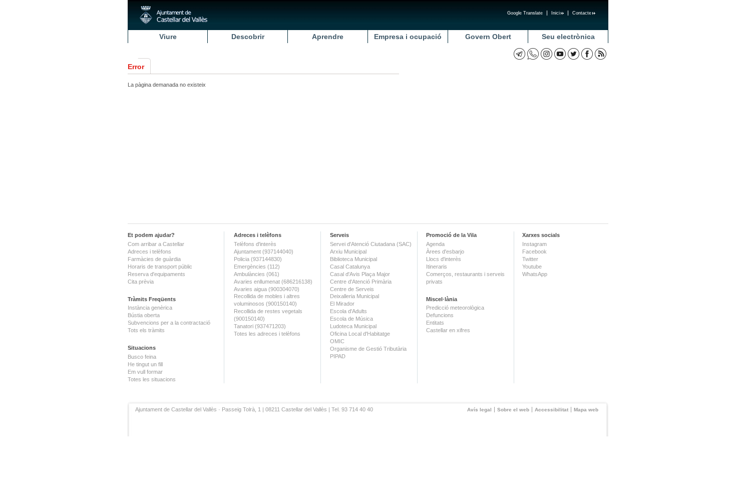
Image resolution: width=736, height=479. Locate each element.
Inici (555, 13)
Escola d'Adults (348, 311)
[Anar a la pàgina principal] (173, 15)
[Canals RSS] (600, 54)
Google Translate (525, 13)
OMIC (337, 341)
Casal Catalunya (350, 267)
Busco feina (142, 357)
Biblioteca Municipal (353, 259)
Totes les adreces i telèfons (267, 334)
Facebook (534, 252)
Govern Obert (488, 37)
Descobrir (247, 37)
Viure (168, 37)
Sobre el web (513, 409)
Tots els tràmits (146, 330)
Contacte (581, 13)
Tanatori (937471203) (260, 326)
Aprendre (327, 37)
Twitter (530, 259)
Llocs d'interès (443, 259)
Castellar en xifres (448, 330)
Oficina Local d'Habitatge (360, 334)
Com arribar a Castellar (156, 244)
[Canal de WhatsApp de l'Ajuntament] (533, 54)
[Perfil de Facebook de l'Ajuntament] (587, 54)
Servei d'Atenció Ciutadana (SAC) (371, 244)
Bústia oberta (144, 315)
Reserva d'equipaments (156, 274)
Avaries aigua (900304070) (266, 289)
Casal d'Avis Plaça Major (360, 274)
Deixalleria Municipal (354, 296)
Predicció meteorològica (455, 308)
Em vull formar (145, 372)
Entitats (435, 323)
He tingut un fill (145, 364)
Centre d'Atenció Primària (361, 282)
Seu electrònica (568, 37)
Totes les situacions (152, 379)
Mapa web (586, 409)
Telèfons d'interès (255, 244)
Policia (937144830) (258, 259)
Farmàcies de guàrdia (154, 259)
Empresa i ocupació (408, 37)
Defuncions (440, 315)
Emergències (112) (257, 267)
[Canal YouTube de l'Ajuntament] (560, 54)
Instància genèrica (150, 308)
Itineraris (436, 267)
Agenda (435, 244)
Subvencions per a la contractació (169, 323)
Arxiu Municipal (348, 252)
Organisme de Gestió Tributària (368, 349)
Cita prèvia (141, 282)
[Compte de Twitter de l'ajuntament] (573, 54)
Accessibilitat (551, 409)
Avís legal (479, 409)
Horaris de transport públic (160, 267)
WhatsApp (534, 274)
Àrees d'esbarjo (445, 252)
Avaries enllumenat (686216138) (273, 282)
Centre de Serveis (352, 289)
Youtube (532, 267)
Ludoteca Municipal (353, 326)
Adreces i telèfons (149, 252)
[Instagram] (546, 54)
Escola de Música (351, 319)
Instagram (534, 244)
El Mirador (342, 304)
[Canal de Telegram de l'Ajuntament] (519, 54)
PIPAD (337, 356)
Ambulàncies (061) (256, 274)
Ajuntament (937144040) (263, 252)
